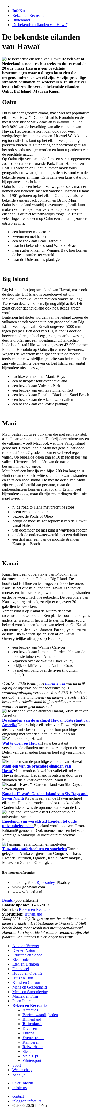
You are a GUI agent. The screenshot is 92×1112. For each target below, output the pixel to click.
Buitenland (21, 20)
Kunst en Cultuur (26, 982)
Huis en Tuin (22, 978)
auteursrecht (55, 683)
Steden (27, 1051)
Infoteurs (19, 1087)
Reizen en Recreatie (28, 15)
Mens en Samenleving (30, 992)
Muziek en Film (25, 996)
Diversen (29, 1028)
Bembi (7, 900)
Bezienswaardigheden (40, 1014)
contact (18, 1096)
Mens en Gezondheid (29, 987)
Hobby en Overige (27, 973)
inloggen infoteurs (26, 1101)
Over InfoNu (22, 1083)
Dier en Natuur (24, 950)
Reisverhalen (32, 1047)
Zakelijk (19, 1074)
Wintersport (31, 1060)
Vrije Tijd (30, 1056)
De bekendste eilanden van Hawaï (39, 24)
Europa (28, 1033)
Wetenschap (22, 1070)
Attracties (30, 1010)
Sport (16, 1065)
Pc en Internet (23, 1001)
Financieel (20, 969)
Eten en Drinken (25, 964)
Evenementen (33, 1037)
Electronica (21, 959)
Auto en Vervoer (25, 946)
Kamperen (30, 1042)
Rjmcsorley (46, 882)
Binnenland (31, 1019)
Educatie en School (27, 955)
